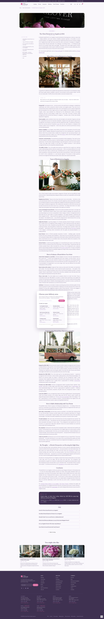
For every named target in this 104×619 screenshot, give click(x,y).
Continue (61, 300)
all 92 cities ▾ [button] (43, 315)
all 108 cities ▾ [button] (43, 309)
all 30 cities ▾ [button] (56, 308)
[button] (45, 308)
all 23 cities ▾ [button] (56, 315)
